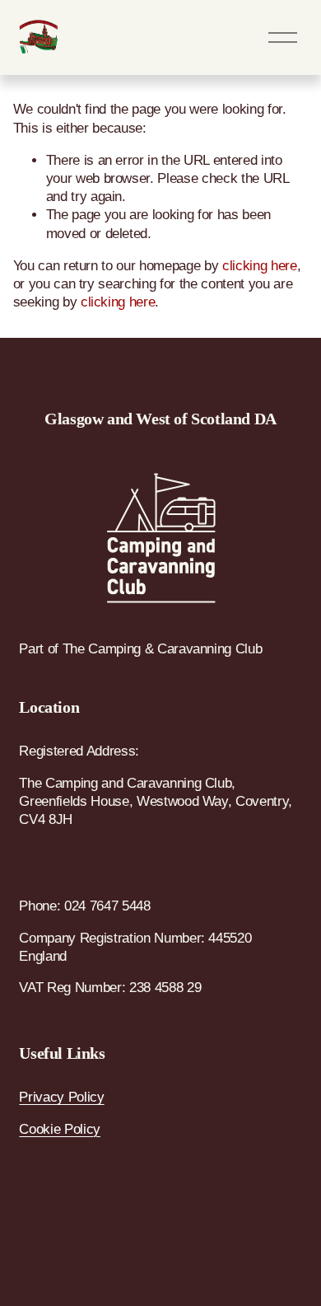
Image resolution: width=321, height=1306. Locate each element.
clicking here (259, 266)
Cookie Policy (59, 1129)
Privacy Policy (61, 1097)
